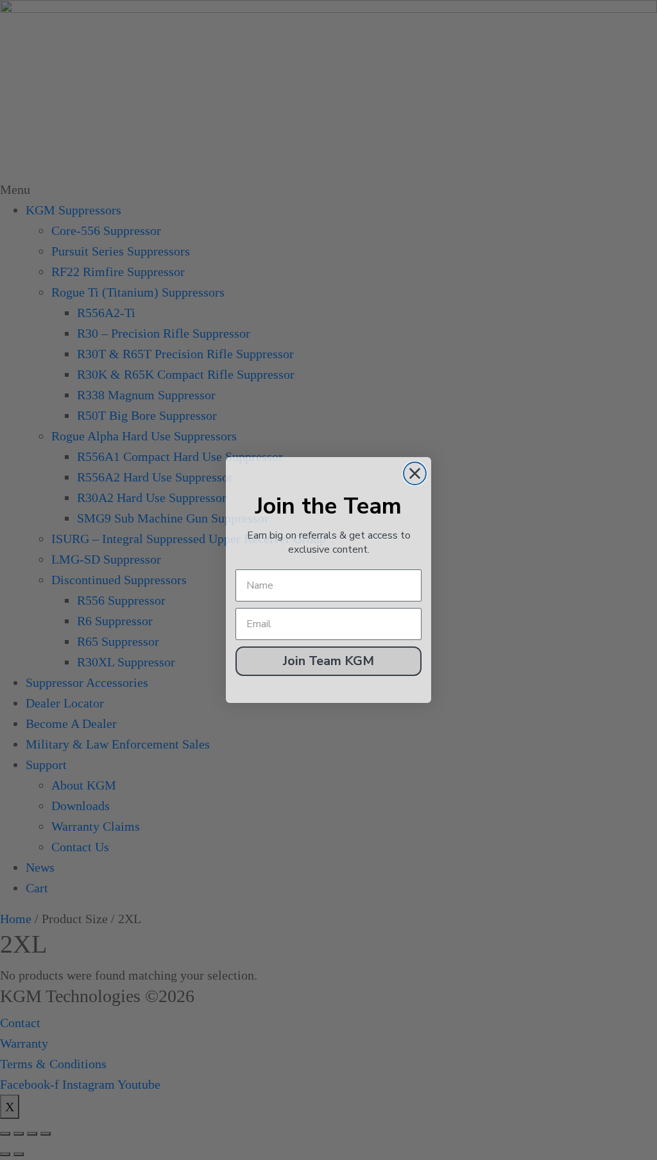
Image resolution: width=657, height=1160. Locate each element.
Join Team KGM (328, 661)
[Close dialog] (415, 473)
